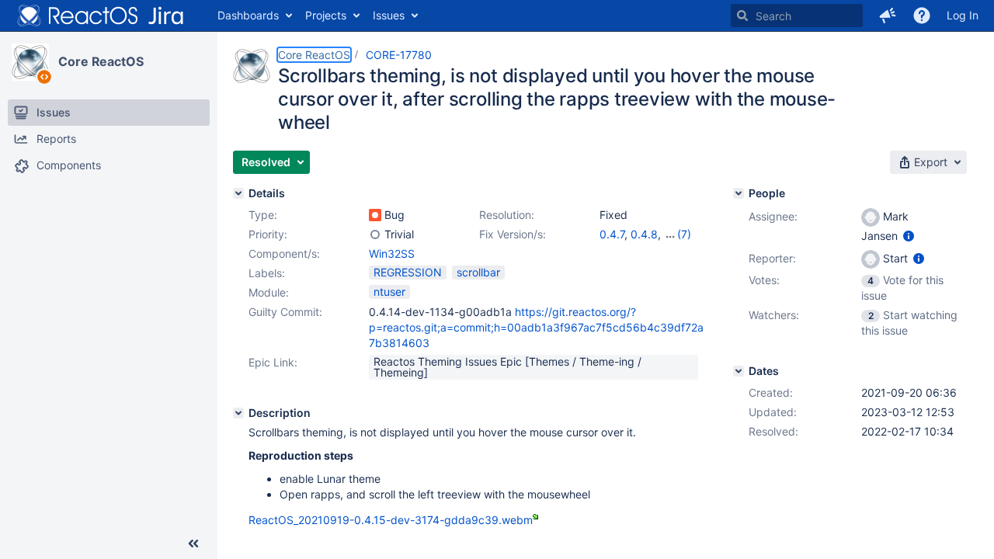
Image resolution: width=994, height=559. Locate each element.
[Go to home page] (101, 15)
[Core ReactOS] (30, 62)
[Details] (238, 193)
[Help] (922, 15)
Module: (268, 292)
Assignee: (773, 216)
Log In (962, 15)
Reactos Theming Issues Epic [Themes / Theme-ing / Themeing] (507, 367)
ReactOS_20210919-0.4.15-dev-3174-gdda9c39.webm (390, 519)
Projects (325, 15)
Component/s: (284, 253)
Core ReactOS (101, 61)
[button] (888, 15)
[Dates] (738, 371)
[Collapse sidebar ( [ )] (193, 543)
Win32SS (392, 253)
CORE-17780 (399, 54)
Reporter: (772, 258)
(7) (684, 234)
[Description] (238, 413)
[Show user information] (908, 235)
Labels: (266, 273)
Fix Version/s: (512, 234)
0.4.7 (612, 234)
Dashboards (248, 15)
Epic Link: (272, 362)
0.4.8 (644, 234)
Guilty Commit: (285, 311)
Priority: (267, 234)
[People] (738, 193)
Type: (262, 214)
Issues (389, 15)
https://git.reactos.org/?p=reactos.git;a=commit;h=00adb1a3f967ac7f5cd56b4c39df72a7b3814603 (536, 327)
